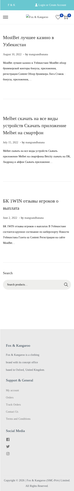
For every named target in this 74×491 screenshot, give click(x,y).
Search (66, 284)
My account (12, 390)
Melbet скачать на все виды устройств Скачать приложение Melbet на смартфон (34, 125)
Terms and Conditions (18, 418)
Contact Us (12, 411)
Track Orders (13, 404)
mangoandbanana (38, 54)
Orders (9, 397)
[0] (58, 17)
